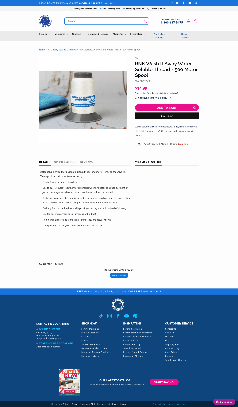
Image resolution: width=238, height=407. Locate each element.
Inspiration (136, 34)
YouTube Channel (132, 348)
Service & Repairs (98, 34)
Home (42, 49)
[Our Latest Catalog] (69, 382)
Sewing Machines (90, 329)
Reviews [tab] (86, 162)
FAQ (167, 340)
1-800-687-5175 (172, 22)
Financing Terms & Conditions (96, 352)
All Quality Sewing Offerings (62, 49)
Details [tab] (44, 162)
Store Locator (185, 36)
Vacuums (60, 34)
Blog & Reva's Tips (132, 344)
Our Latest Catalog (160, 36)
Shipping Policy (173, 344)
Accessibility (159, 404)
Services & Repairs (90, 344)
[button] (195, 21)
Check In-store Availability (152, 97)
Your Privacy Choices (175, 360)
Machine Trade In (90, 356)
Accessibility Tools (177, 404)
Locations (170, 336)
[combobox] (107, 21)
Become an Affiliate (133, 356)
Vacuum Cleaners (90, 332)
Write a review (119, 275)
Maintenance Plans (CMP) (94, 348)
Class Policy (171, 352)
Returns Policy (172, 348)
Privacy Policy (119, 404)
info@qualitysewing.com (48, 338)
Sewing (43, 34)
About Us (118, 34)
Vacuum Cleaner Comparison (137, 336)
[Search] (145, 21)
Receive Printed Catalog (135, 352)
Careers (169, 356)
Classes (77, 34)
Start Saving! (164, 382)
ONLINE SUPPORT (49, 329)
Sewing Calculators (132, 329)
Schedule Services (109, 3)
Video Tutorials (130, 340)
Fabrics (85, 340)
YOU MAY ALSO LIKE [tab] (148, 162)
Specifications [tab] (65, 162)
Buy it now (167, 115)
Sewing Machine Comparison (137, 332)
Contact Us (170, 329)
